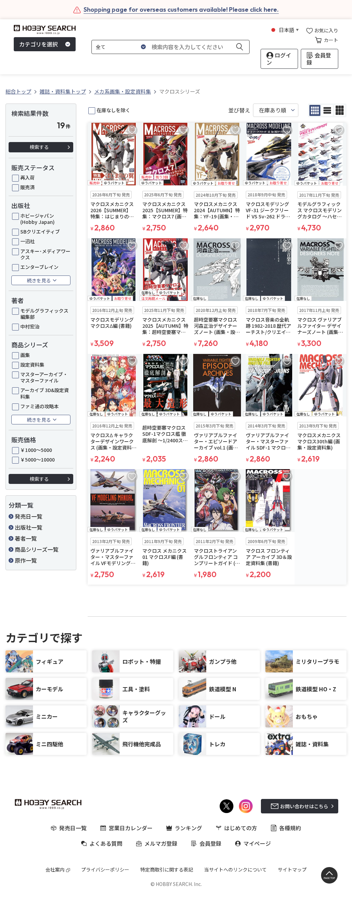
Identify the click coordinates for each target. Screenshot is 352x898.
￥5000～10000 (37, 459)
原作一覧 (26, 560)
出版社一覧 (28, 527)
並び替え (239, 110)
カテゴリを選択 (38, 44)
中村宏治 (30, 326)
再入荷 (27, 177)
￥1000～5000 (36, 450)
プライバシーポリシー (105, 869)
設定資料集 (32, 364)
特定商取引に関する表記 (166, 869)
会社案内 (55, 869)
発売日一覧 (28, 516)
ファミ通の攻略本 (39, 406)
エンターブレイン (39, 267)
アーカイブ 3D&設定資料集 (44, 393)
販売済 (27, 187)
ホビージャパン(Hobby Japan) (37, 219)
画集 (25, 355)
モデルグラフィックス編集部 (44, 313)
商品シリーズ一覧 (36, 549)
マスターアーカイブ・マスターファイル (44, 377)
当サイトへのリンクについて (235, 869)
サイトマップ (292, 869)
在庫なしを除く (113, 110)
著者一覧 (26, 538)
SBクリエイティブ (40, 231)
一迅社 (27, 241)
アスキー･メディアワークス (45, 254)
